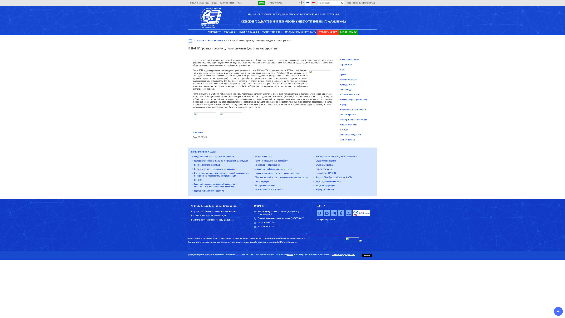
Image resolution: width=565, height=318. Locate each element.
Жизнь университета (217, 40)
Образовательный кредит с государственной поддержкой (281, 177)
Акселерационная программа (353, 119)
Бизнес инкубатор (263, 156)
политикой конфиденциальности (343, 255)
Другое (343, 74)
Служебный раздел (325, 165)
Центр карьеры (262, 181)
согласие (290, 255)
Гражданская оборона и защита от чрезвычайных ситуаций (221, 160)
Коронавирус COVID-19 (326, 173)
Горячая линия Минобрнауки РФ (209, 190)
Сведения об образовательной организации (214, 156)
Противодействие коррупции (207, 165)
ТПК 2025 (344, 129)
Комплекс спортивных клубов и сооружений (336, 156)
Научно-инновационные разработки (271, 160)
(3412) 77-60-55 (297, 218)
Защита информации (325, 185)
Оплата (261, 3)
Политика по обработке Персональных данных (212, 219)
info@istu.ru (269, 222)
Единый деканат (347, 139)
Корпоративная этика (325, 189)
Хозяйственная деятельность (353, 109)
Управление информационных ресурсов (273, 169)
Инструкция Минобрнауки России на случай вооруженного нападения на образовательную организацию (221, 174)
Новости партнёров (348, 79)
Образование (346, 64)
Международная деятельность (354, 99)
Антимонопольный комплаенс (269, 189)
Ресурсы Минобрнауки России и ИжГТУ (334, 177)
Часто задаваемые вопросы (328, 181)
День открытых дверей (350, 134)
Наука (342, 69)
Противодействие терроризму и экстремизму (214, 169)
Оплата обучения (324, 169)
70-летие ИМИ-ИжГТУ (350, 94)
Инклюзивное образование (267, 165)
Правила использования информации (208, 215)
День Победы (346, 89)
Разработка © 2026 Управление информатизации (214, 211)
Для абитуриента (348, 114)
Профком (198, 180)
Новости (200, 40)
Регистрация (370, 3)
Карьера (343, 104)
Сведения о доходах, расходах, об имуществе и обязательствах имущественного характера (215, 185)
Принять (367, 255)
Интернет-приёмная (275, 3)
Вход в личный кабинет (356, 3)
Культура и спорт (347, 84)
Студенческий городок (326, 160)
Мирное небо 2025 (348, 124)
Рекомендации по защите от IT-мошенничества (277, 173)
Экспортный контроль (265, 185)
